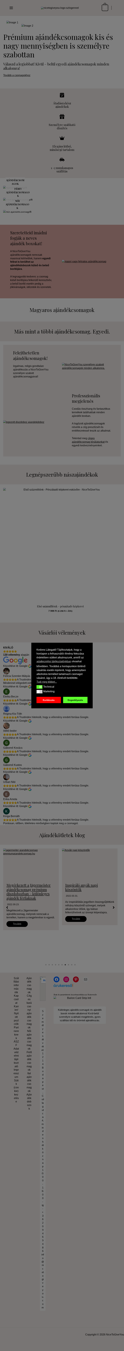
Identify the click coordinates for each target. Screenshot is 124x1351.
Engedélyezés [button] (75, 700)
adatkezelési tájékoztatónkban (53, 661)
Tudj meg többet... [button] (46, 681)
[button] (39, 687)
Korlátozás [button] (49, 700)
